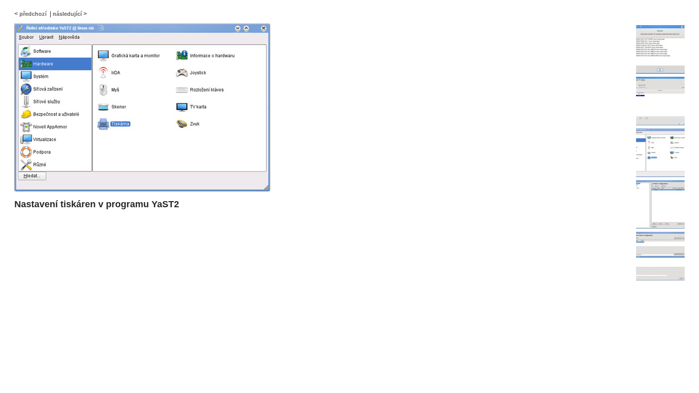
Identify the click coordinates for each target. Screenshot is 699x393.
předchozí (33, 14)
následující (67, 14)
